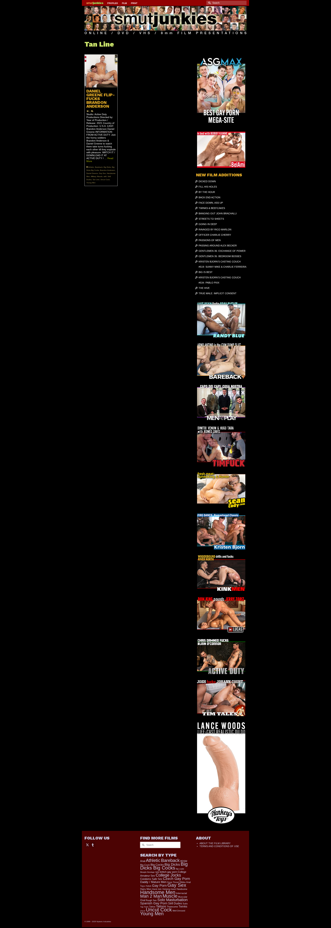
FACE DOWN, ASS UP (211, 202)
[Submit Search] (209, 3)
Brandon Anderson (107, 170)
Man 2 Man (151, 896)
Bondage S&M (153, 872)
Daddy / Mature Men (153, 882)
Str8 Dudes (175, 903)
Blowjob (143, 872)
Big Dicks (107, 167)
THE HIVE (204, 288)
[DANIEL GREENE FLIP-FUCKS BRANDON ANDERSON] (101, 71)
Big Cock (145, 865)
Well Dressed (179, 911)
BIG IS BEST (206, 272)
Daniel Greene (92, 173)
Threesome (172, 907)
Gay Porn (159, 885)
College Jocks (168, 875)
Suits (185, 903)
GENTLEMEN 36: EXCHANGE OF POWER (222, 251)
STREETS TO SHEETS (211, 218)
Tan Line (96, 179)
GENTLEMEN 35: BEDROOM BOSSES (220, 256)
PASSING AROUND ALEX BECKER (218, 245)
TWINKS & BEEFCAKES (212, 208)
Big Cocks (157, 864)
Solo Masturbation (172, 900)
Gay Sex (102, 173)
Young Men (91, 183)
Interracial (181, 893)
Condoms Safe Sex (151, 878)
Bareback (99, 167)
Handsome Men (157, 892)
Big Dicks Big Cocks (164, 866)
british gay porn (168, 872)
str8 (105, 176)
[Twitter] (87, 844)
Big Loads (180, 869)
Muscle (100, 176)
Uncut (142, 911)
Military (93, 176)
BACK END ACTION (209, 197)
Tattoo (152, 906)
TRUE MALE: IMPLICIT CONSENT (218, 293)
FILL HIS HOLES (208, 186)
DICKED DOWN (207, 181)
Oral (142, 900)
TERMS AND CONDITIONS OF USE (219, 846)
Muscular (182, 897)
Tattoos (161, 906)
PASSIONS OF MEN (210, 240)
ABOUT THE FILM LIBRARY (214, 843)
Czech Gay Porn (176, 879)
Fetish (148, 886)
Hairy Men (145, 889)
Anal (142, 860)
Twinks (183, 906)
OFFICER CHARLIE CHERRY (215, 234)
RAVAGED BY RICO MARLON (215, 229)
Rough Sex (151, 900)
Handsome (182, 889)
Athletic (91, 167)
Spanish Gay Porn (153, 903)
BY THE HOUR (207, 192)
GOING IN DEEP (208, 224)
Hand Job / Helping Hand (164, 889)
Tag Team (144, 907)
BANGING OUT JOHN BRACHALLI (218, 213)
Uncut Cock (105, 179)
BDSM (183, 861)
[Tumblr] (92, 844)
